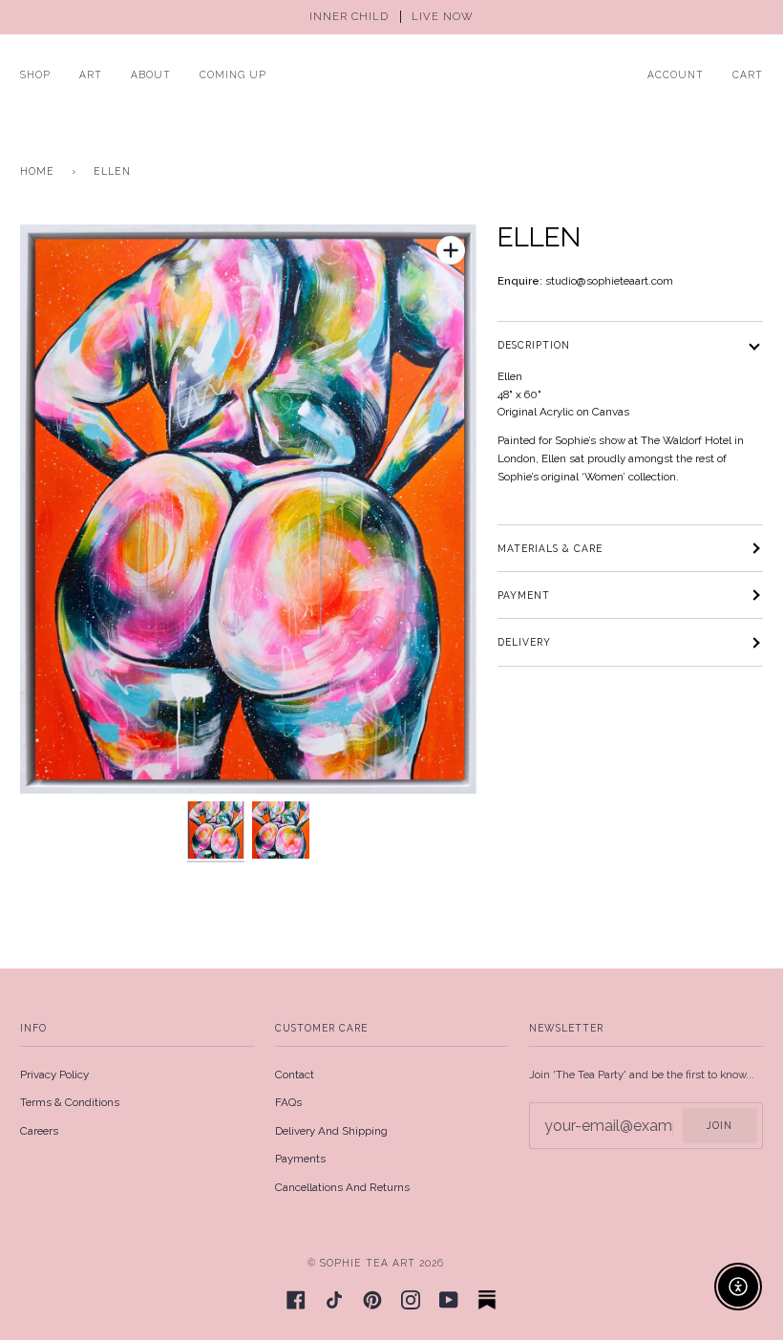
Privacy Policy (54, 1074)
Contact (294, 1074)
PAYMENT (523, 595)
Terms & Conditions (69, 1102)
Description (533, 345)
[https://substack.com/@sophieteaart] (487, 1299)
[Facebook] (296, 1299)
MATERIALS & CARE (550, 548)
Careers (39, 1131)
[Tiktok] (334, 1299)
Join (719, 1125)
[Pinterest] (372, 1299)
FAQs (288, 1102)
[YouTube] (448, 1299)
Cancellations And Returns (342, 1187)
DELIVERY (524, 642)
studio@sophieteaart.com (609, 280)
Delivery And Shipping (331, 1131)
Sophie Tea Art (367, 1262)
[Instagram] (410, 1299)
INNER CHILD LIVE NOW (391, 17)
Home (37, 171)
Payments (300, 1158)
